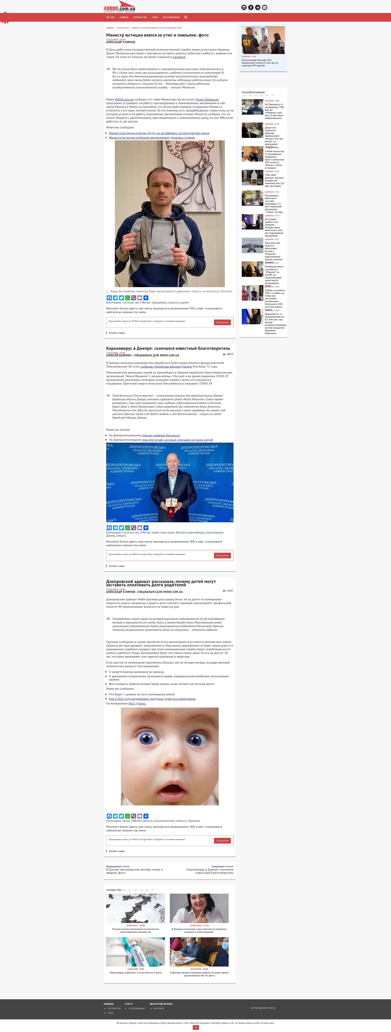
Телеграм (257, 7)
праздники (159, 302)
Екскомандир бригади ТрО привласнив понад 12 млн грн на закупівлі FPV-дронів (260, 62)
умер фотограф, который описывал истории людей (177, 440)
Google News (264, 7)
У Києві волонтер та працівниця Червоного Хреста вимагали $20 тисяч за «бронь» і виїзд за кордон (274, 159)
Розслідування (171, 17)
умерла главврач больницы (160, 435)
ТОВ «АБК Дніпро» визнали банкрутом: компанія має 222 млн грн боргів (275, 180)
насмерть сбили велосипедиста (158, 917)
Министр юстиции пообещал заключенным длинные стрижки (152, 137)
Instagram (244, 7)
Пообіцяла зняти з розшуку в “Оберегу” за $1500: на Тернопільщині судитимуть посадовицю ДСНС (274, 276)
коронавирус (196, 532)
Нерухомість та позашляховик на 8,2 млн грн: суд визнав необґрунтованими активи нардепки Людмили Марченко (275, 323)
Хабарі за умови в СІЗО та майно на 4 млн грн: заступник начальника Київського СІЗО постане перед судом (275, 300)
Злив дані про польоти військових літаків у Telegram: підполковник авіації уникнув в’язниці (273, 252)
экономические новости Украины (177, 821)
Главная (110, 28)
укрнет (185, 302)
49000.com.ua (124, 99)
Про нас (110, 17)
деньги (147, 821)
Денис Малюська (207, 99)
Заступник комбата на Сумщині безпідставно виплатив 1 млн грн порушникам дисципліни (274, 227)
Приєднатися (222, 322)
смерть (121, 536)
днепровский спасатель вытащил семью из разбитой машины (181, 921)
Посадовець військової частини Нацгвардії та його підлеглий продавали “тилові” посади (274, 203)
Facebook (251, 7)
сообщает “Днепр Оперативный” (193, 885)
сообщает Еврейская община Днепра (166, 366)
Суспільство (140, 17)
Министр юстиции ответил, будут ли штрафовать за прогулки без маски (159, 133)
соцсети (173, 302)
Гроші (155, 17)
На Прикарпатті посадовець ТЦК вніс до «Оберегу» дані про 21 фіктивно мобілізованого (274, 111)
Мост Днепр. (137, 703)
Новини (124, 17)
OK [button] (196, 1027)
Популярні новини (253, 92)
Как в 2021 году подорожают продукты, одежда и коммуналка (152, 699)
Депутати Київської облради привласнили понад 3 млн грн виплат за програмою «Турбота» (274, 137)
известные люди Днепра (169, 532)
